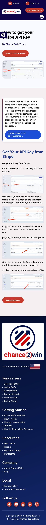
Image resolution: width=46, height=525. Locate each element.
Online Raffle (10, 387)
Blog (6, 471)
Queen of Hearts (12, 394)
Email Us (16, 3)
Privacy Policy (11, 486)
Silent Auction (11, 397)
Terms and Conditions (15, 489)
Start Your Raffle (15, 53)
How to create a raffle (14, 422)
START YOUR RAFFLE (34, 10)
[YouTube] (16, 504)
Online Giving (10, 401)
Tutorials (8, 425)
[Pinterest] (30, 504)
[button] (3, 35)
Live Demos (9, 443)
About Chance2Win (13, 468)
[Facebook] (9, 504)
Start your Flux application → (17, 135)
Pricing (7, 447)
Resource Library (12, 450)
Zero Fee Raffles (12, 384)
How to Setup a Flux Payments (18, 429)
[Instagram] (23, 504)
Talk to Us (34, 3)
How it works (10, 419)
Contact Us (9, 454)
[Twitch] (36, 504)
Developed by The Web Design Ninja (23, 519)
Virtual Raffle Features (14, 415)
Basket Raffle (10, 390)
